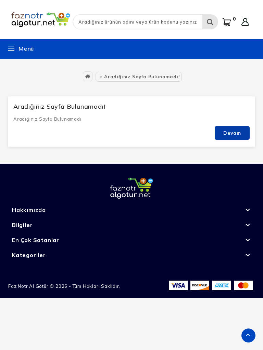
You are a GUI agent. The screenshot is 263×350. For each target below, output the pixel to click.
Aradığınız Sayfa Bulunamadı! (141, 76)
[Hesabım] (245, 22)
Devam (232, 133)
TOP (248, 335)
